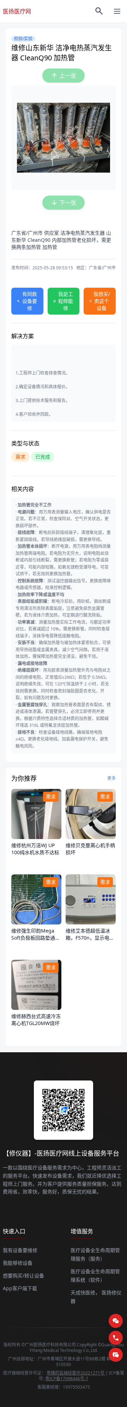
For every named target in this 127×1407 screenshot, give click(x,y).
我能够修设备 (17, 1262)
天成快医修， (85, 1292)
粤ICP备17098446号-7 (66, 1379)
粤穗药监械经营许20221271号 (76, 1373)
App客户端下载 (20, 1288)
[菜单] (117, 11)
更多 (111, 778)
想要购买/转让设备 (23, 1275)
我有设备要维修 (20, 1250)
